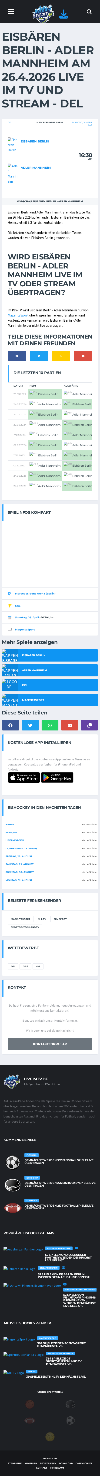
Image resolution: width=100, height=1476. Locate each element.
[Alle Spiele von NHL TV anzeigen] (13, 1372)
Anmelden (30, 1463)
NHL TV (42, 919)
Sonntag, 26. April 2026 (82, 123)
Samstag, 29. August (19, 864)
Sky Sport (60, 919)
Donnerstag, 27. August (22, 848)
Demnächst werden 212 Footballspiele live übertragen (58, 1207)
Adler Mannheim (35, 167)
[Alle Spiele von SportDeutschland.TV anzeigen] (23, 1354)
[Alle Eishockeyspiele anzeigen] (12, 1185)
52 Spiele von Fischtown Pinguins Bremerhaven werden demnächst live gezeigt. (79, 1300)
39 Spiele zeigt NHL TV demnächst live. (56, 1376)
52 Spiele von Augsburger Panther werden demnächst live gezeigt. (68, 1257)
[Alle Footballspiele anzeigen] (12, 1208)
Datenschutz (84, 1463)
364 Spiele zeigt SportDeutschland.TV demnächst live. (63, 1361)
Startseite (15, 1463)
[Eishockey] (70, 1404)
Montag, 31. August (19, 880)
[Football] (30, 1420)
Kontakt (41, 1467)
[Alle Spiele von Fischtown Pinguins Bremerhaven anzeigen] (32, 1285)
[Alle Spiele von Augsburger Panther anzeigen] (23, 1249)
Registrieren (48, 1463)
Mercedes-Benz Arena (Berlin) (35, 593)
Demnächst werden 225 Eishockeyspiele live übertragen (59, 1184)
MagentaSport (18, 315)
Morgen (11, 832)
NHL (38, 966)
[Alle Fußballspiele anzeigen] (12, 1162)
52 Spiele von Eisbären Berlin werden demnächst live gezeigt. (64, 1276)
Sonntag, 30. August (20, 872)
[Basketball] (30, 1404)
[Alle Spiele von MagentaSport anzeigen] (19, 1339)
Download (66, 1463)
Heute (10, 824)
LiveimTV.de (50, 1458)
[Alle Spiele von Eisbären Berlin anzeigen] (13, 144)
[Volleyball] (50, 1436)
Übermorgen (15, 840)
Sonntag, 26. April (27, 617)
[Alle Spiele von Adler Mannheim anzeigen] (13, 173)
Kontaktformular (50, 1044)
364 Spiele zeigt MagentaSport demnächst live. (61, 1344)
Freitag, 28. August (19, 856)
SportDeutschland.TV (25, 927)
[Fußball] (70, 1420)
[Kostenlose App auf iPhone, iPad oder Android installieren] (63, 16)
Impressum (57, 1467)
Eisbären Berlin (35, 141)
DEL (10, 122)
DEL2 (25, 966)
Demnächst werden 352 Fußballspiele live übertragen (58, 1161)
